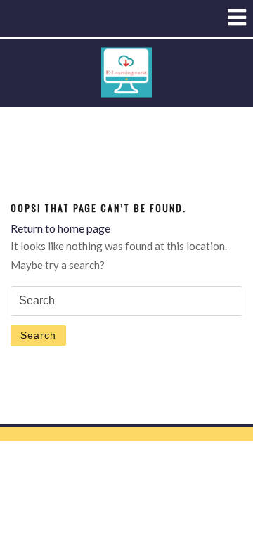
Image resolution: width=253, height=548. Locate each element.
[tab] (237, 17)
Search (38, 335)
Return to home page (60, 228)
